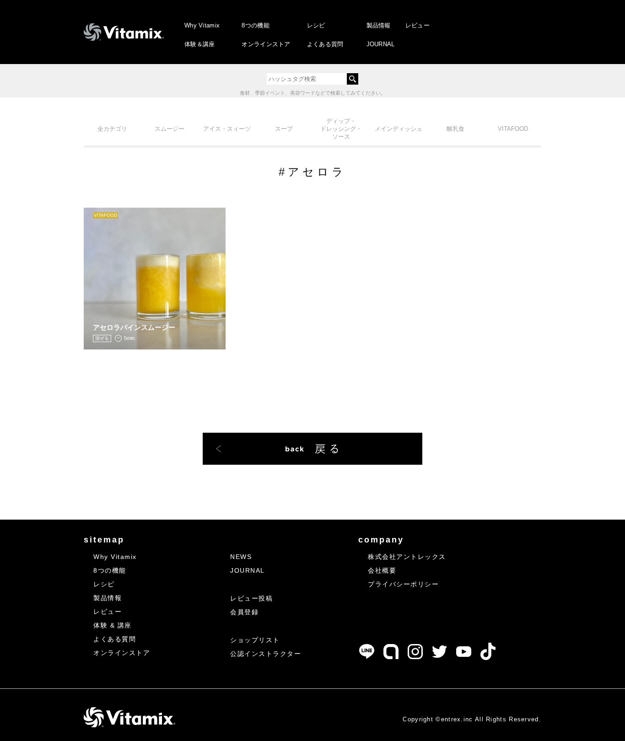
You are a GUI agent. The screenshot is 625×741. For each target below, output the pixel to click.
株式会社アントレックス (407, 556)
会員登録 (244, 612)
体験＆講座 (199, 44)
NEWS (241, 556)
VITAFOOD (513, 128)
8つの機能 (255, 25)
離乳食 (455, 128)
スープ (284, 128)
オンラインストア (266, 44)
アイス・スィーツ (227, 128)
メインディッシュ (398, 128)
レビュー (417, 25)
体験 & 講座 (112, 625)
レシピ (316, 25)
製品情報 (378, 25)
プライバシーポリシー (403, 584)
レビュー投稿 (251, 598)
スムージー (169, 128)
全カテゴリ (112, 128)
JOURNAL (380, 44)
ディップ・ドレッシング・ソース (341, 129)
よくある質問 (325, 44)
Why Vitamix (202, 25)
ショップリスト (255, 640)
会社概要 (382, 570)
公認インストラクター (265, 653)
